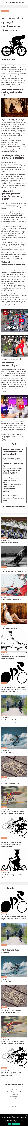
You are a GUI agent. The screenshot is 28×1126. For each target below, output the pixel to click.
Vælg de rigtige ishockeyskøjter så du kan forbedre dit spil (13, 658)
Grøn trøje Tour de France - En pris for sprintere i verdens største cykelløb (13, 813)
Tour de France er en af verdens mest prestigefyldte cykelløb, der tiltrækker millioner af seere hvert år (13, 689)
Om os (14, 1113)
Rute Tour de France (7, 752)
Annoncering (14, 1111)
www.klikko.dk (15, 1099)
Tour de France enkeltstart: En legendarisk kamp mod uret (11, 782)
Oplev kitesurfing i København (11, 600)
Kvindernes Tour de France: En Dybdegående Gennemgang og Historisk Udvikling (11, 844)
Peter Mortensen (17, 14)
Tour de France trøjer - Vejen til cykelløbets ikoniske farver (11, 876)
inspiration (4, 538)
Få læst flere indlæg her (14, 506)
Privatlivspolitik (16, 1123)
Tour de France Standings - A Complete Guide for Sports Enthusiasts (10, 722)
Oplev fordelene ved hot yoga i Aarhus (13, 571)
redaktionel (5, 11)
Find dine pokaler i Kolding (9, 543)
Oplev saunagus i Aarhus (9, 628)
